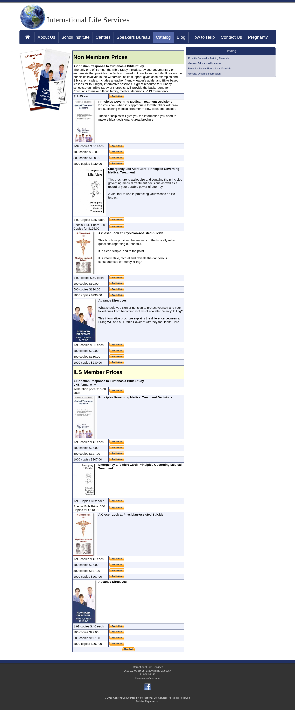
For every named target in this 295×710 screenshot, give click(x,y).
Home (28, 37)
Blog (181, 37)
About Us (46, 37)
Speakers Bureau (133, 37)
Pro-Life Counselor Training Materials (208, 58)
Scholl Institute (75, 37)
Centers (103, 37)
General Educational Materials (205, 63)
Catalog (163, 37)
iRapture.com (152, 701)
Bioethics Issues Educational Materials (209, 68)
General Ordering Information (204, 73)
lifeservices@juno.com (147, 678)
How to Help (203, 37)
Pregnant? (258, 37)
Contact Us (231, 37)
